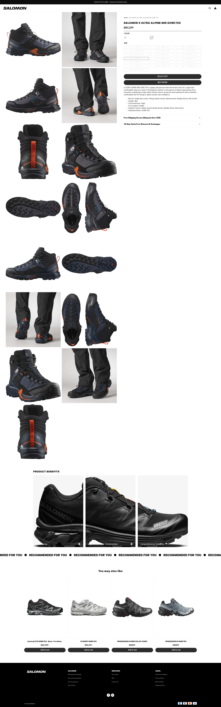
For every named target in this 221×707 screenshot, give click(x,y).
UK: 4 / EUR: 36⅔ (162, 47)
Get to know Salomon (74, 678)
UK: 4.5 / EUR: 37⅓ (189, 47)
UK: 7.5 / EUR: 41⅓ (189, 55)
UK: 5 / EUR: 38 (136, 51)
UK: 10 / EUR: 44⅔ (162, 62)
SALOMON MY (31, 703)
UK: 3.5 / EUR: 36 (136, 47)
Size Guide (115, 674)
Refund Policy (159, 682)
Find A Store (71, 685)
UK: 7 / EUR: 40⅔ (162, 55)
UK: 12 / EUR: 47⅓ (189, 66)
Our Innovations (73, 682)
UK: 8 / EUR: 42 (136, 58)
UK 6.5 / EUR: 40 (136, 55)
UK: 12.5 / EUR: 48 (136, 70)
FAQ (113, 678)
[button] (209, 8)
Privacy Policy (159, 678)
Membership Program (74, 674)
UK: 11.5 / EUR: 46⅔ (162, 66)
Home (126, 18)
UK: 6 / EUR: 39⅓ (188, 51)
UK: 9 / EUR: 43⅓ (188, 58)
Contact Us (115, 682)
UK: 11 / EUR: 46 (136, 66)
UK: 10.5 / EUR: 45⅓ (189, 62)
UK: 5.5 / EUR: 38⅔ (162, 51)
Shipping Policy (160, 685)
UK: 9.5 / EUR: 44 (136, 62)
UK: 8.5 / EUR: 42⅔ (162, 58)
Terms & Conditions (161, 674)
